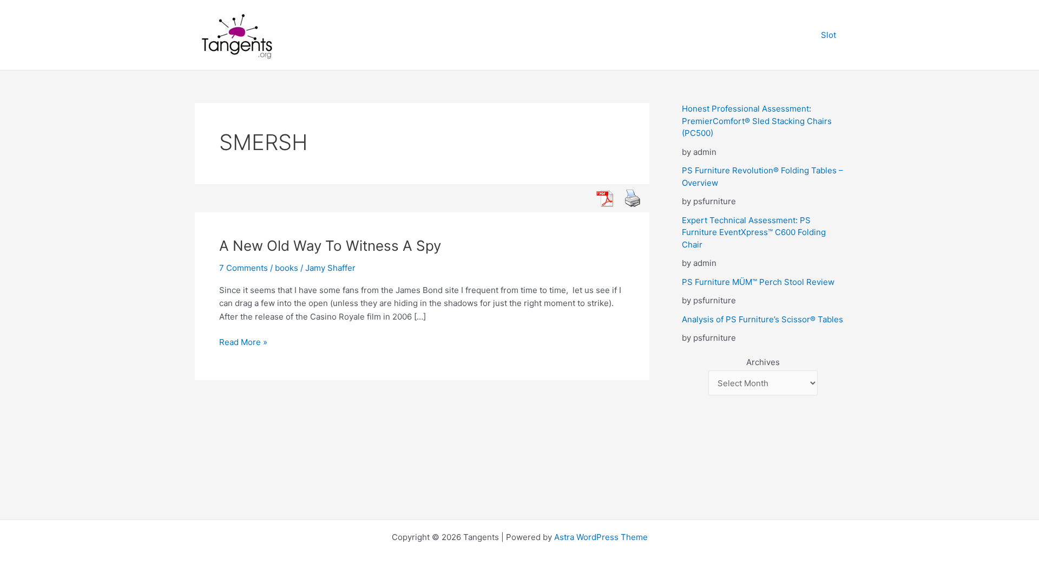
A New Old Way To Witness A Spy (330, 245)
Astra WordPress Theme (601, 537)
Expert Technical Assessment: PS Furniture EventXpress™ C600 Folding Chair (754, 232)
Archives (763, 362)
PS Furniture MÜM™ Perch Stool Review (758, 282)
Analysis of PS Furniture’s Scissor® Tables (762, 319)
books (286, 268)
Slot (828, 35)
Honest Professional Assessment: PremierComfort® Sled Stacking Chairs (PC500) (757, 120)
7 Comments (243, 268)
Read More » (243, 342)
